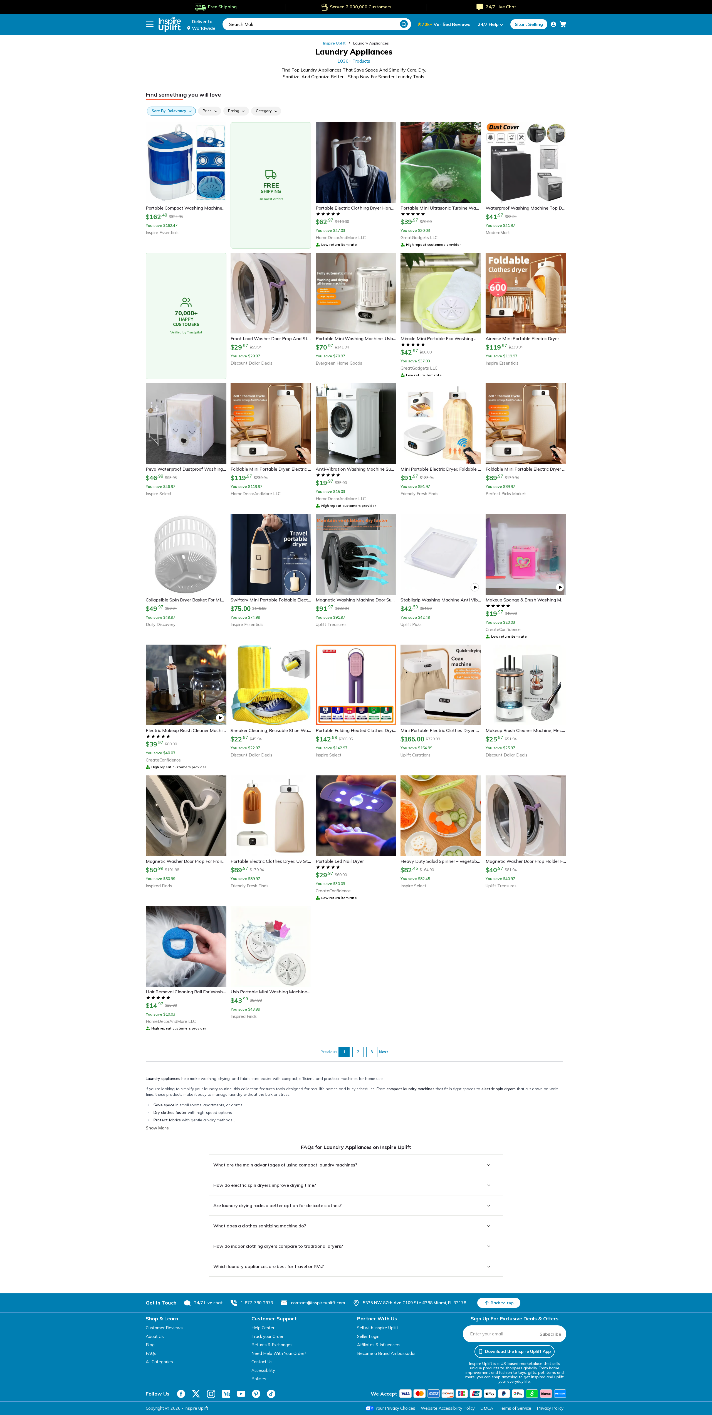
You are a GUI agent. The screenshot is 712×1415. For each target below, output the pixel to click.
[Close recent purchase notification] (115, 1392)
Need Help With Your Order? (278, 1353)
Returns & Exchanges (272, 1344)
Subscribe (550, 1334)
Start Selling (529, 24)
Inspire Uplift (334, 43)
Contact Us (262, 1361)
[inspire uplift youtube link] (241, 1394)
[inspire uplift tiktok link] (271, 1394)
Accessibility (263, 1370)
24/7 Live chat (208, 1302)
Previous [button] (328, 1051)
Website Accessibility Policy (448, 1408)
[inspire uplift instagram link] (211, 1394)
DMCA (486, 1408)
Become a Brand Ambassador (386, 1353)
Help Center (263, 1327)
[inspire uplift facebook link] (181, 1394)
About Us (155, 1336)
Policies (258, 1378)
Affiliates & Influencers (378, 1344)
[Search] (404, 24)
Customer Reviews (164, 1327)
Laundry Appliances (371, 43)
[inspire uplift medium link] (226, 1394)
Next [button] (383, 1051)
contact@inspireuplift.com (318, 1302)
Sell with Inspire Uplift (377, 1327)
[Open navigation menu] (150, 24)
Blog (150, 1344)
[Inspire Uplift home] (170, 24)
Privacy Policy (550, 1408)
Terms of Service (515, 1408)
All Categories (159, 1361)
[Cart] (563, 24)
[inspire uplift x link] (196, 1394)
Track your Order (267, 1336)
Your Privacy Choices (395, 1408)
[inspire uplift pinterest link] (256, 1394)
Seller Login (368, 1336)
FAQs (151, 1353)
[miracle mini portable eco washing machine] (15, 1397)
